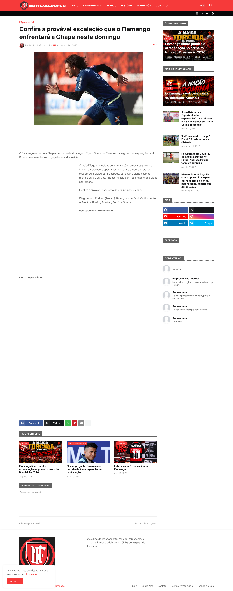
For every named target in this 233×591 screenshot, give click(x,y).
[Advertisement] (88, 138)
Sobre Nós (144, 5)
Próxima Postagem (145, 523)
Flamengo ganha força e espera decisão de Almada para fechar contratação (85, 469)
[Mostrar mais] (88, 423)
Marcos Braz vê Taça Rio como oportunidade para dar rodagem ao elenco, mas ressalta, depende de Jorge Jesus (196, 180)
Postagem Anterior (31, 523)
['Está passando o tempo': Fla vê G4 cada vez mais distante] (171, 140)
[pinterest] (213, 13)
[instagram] (201, 216)
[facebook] (197, 13)
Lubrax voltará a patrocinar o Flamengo (131, 468)
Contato (162, 5)
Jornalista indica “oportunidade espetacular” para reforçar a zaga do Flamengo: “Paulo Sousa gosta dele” (197, 118)
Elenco (111, 5)
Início (74, 5)
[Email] (81, 423)
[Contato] (175, 230)
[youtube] (207, 13)
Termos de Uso (205, 585)
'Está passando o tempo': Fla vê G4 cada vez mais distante (195, 139)
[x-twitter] (202, 13)
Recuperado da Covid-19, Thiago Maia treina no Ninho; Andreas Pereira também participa (196, 158)
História (127, 5)
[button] (202, 5)
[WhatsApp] (68, 423)
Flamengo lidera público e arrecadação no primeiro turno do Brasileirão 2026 (39, 469)
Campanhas (91, 5)
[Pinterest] (74, 423)
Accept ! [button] (15, 581)
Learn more (32, 574)
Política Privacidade (182, 585)
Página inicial (26, 22)
